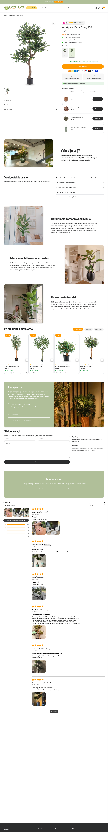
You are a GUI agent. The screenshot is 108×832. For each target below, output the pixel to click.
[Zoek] (96, 8)
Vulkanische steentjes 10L (77, 117)
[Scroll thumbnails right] (26, 512)
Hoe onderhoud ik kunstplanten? (65, 182)
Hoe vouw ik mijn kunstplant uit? (65, 192)
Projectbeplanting (58, 8)
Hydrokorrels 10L (75, 107)
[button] (16, 524)
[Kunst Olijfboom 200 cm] (41, 348)
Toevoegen (97, 99)
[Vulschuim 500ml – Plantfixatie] (66, 128)
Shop (39, 8)
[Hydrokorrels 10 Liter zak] (66, 109)
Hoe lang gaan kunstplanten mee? (66, 187)
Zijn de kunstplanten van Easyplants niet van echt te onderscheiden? (76, 178)
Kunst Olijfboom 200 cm (36, 366)
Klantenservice (70, 8)
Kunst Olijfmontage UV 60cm (62, 366)
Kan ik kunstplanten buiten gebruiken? (67, 197)
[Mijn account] (99, 8)
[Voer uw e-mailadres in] (68, 489)
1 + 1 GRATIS (31, 8)
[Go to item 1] (8, 512)
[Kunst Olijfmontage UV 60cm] (66, 348)
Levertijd (14, 414)
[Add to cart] (27, 360)
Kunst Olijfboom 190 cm (86, 366)
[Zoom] (54, 23)
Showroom (48, 8)
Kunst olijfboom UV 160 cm (12, 366)
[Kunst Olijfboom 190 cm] (91, 348)
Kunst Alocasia (98, 329)
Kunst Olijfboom (78, 329)
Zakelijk (78, 8)
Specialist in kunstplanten (21, 420)
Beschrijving (7, 100)
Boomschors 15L (75, 98)
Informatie (58, 829)
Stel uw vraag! (8, 109)
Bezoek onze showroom (20, 404)
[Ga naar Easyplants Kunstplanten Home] (14, 7)
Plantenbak (93, 91)
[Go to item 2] (17, 512)
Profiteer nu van (53, 1)
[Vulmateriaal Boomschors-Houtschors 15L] (66, 99)
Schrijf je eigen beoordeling (16, 520)
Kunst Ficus (88, 329)
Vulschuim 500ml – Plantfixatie (78, 127)
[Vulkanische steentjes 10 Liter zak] (66, 118)
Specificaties (7, 105)
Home (5, 15)
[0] (102, 8)
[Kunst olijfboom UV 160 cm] (16, 348)
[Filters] (89, 504)
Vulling (72, 91)
